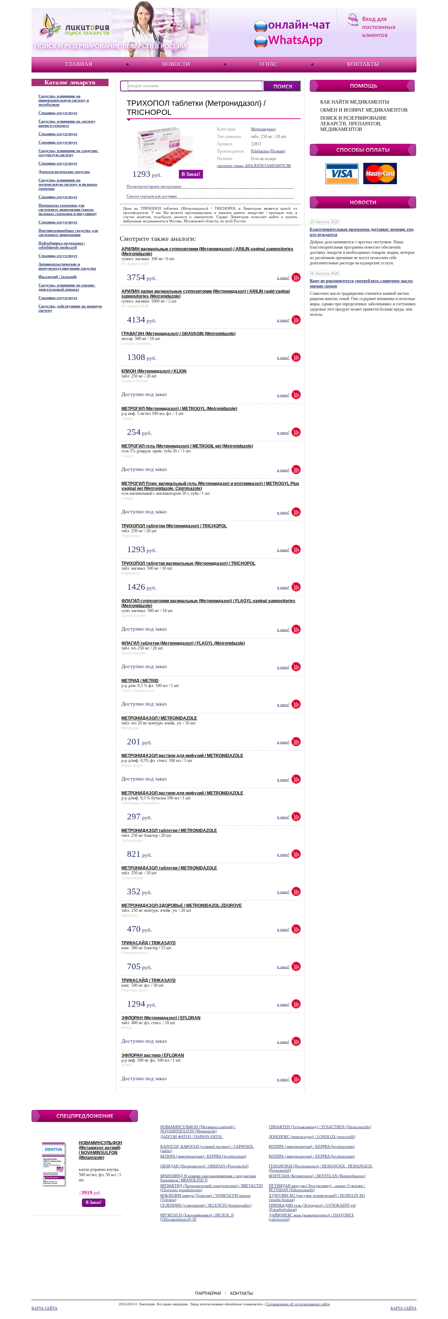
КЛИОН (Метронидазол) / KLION (154, 371)
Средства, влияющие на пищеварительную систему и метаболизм (63, 100)
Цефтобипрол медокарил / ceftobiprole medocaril (61, 245)
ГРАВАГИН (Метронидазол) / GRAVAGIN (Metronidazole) (178, 333)
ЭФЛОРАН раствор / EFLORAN (152, 1055)
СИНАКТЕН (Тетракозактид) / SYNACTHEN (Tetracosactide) (320, 1127)
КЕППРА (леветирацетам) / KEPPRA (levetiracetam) (312, 1146)
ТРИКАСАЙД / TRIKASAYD (148, 942)
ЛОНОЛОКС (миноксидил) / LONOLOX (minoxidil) (312, 1136)
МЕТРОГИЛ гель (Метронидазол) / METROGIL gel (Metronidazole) (187, 446)
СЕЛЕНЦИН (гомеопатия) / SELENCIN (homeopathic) (206, 1205)
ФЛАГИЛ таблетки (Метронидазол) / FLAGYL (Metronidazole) (183, 643)
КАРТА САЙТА (44, 1308)
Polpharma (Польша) (268, 151)
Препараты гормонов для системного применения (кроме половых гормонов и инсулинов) (67, 209)
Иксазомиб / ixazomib (57, 277)
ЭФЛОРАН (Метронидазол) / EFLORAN (161, 1017)
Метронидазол (263, 129)
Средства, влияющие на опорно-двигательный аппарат (67, 287)
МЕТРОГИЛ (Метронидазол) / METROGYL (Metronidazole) (179, 408)
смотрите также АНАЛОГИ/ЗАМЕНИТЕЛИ (254, 166)
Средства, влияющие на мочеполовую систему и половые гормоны (67, 184)
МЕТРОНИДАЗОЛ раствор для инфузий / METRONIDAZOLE (182, 755)
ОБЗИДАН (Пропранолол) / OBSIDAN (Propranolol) (204, 1166)
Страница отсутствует (57, 113)
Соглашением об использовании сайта (298, 1304)
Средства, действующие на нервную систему (70, 308)
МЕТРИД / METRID (140, 680)
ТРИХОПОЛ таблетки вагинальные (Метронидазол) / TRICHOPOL (188, 563)
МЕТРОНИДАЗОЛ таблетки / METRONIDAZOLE (169, 830)
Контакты (363, 64)
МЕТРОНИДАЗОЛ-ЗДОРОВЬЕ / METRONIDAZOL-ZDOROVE (181, 905)
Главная (78, 64)
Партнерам (208, 1293)
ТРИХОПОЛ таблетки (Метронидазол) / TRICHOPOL (174, 525)
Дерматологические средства (64, 171)
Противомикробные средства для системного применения (68, 232)
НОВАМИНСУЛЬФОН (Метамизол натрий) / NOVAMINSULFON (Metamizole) (100, 1150)
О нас (269, 64)
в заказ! (191, 174)
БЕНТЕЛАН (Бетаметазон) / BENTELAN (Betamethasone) (317, 1176)
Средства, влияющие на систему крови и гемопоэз (67, 123)
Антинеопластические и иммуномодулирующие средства (67, 266)
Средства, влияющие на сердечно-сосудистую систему (68, 152)
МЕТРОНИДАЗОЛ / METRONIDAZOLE (159, 718)
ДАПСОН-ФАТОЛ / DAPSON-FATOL (191, 1136)
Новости (176, 64)
